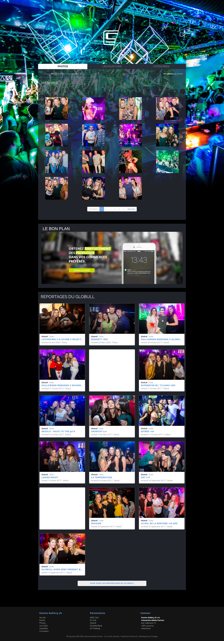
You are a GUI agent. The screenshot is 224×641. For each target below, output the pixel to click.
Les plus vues (112, 66)
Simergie (154, 636)
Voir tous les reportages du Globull (112, 583)
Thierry (64, 342)
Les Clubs (43, 625)
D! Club (93, 620)
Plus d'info (45, 86)
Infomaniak (133, 636)
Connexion (44, 631)
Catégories (161, 66)
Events (42, 620)
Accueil (42, 617)
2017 (53, 74)
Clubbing (44, 74)
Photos (63, 66)
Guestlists (43, 628)
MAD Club (94, 617)
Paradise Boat (96, 625)
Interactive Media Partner (93, 636)
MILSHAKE (49, 83)
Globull (180, 73)
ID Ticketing (95, 628)
